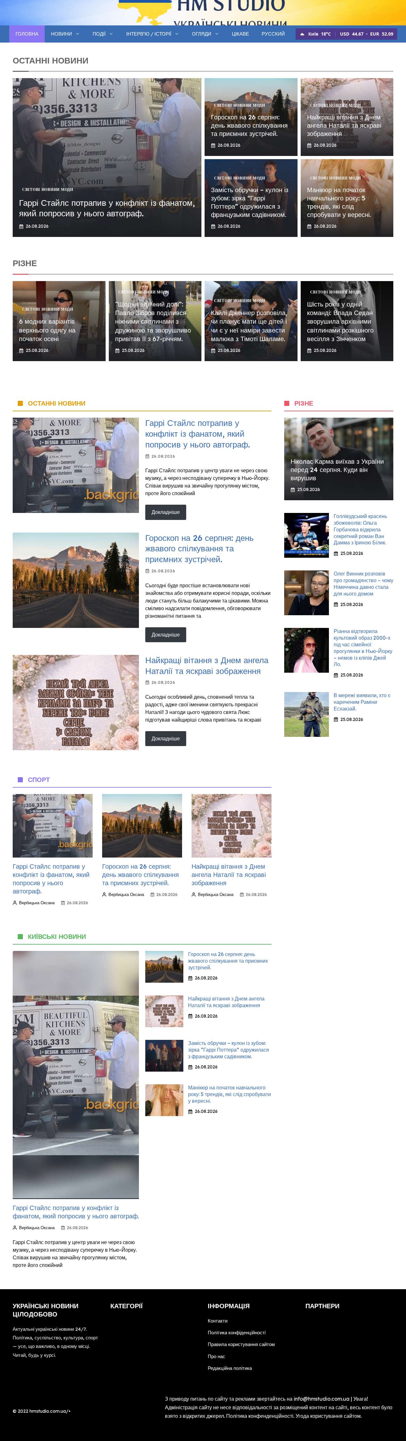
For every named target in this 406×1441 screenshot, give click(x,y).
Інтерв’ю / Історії (148, 34)
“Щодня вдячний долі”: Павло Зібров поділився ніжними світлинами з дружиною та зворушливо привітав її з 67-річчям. (153, 321)
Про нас (216, 1356)
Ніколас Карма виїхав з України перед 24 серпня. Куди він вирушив (337, 469)
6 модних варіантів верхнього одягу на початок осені (47, 329)
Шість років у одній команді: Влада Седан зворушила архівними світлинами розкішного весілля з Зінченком (340, 321)
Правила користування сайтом (241, 1344)
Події (99, 34)
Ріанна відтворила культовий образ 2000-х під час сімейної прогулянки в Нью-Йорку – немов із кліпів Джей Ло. (363, 647)
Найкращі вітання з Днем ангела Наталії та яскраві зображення (344, 125)
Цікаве (240, 34)
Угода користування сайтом (328, 1416)
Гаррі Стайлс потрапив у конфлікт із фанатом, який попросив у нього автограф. (107, 208)
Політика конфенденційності (259, 1416)
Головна (27, 34)
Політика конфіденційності (236, 1333)
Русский (273, 34)
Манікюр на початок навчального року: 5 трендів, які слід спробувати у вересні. (339, 202)
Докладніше (166, 512)
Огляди (201, 34)
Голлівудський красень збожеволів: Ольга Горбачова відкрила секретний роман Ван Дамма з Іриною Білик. (360, 529)
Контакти (217, 1321)
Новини (61, 34)
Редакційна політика (230, 1368)
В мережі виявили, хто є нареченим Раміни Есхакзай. (362, 702)
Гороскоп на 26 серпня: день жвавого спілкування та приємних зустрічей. (249, 125)
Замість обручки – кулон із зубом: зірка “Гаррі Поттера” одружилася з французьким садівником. (249, 202)
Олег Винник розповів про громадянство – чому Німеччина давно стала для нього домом (363, 583)
